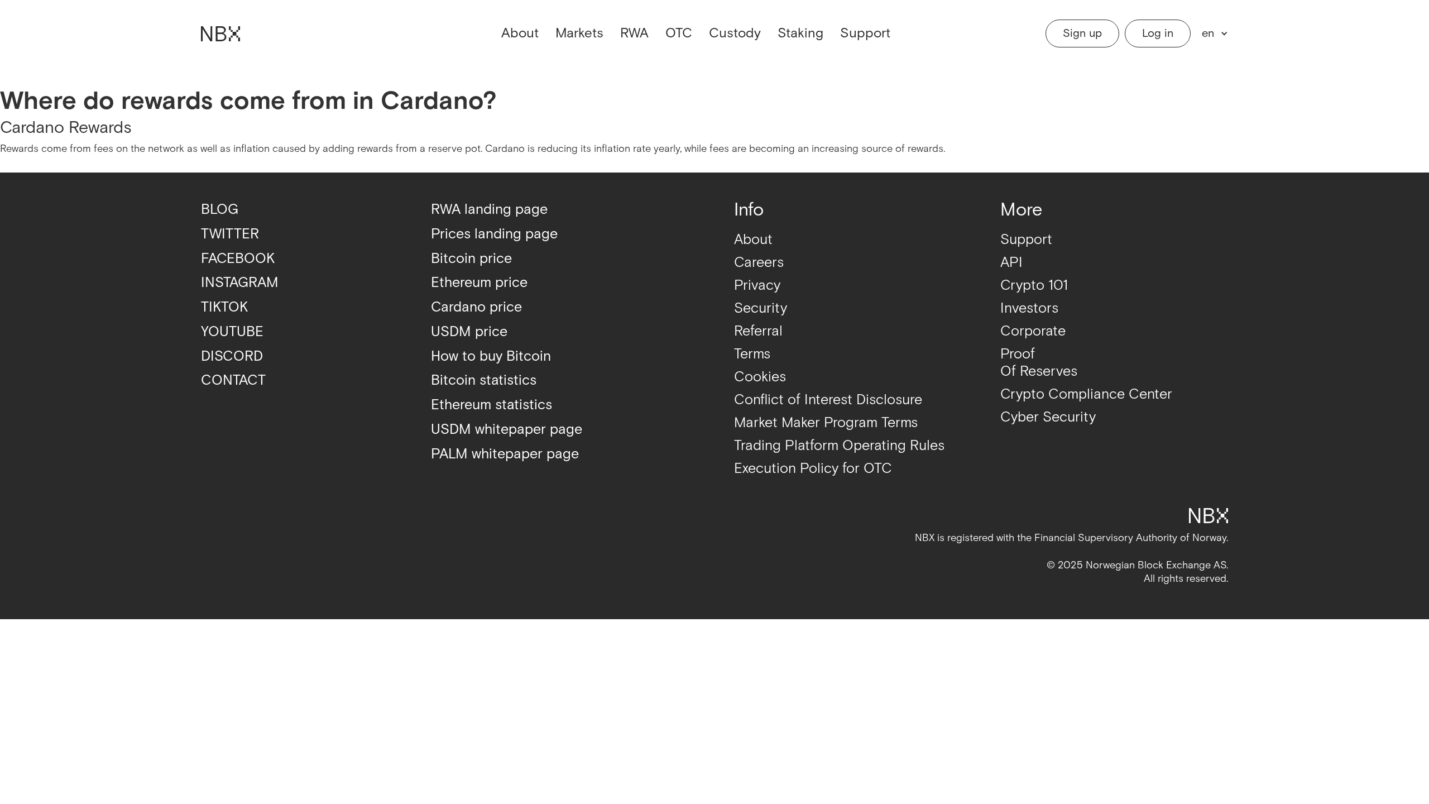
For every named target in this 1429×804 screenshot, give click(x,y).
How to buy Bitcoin (491, 356)
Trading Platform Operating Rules (839, 445)
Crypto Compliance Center (1086, 394)
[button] (1212, 33)
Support (865, 33)
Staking (800, 33)
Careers (759, 262)
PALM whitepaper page (505, 454)
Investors (1029, 308)
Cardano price (476, 307)
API (1011, 262)
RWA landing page (489, 209)
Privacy (757, 285)
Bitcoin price (471, 259)
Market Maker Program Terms (826, 423)
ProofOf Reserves (1038, 363)
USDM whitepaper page (506, 429)
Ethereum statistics (491, 405)
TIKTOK (224, 307)
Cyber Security (1048, 417)
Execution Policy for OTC (813, 468)
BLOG (219, 209)
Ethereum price (479, 283)
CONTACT (233, 380)
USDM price (469, 332)
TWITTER (230, 234)
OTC (678, 33)
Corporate (1033, 331)
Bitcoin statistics (483, 380)
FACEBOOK (238, 259)
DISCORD (232, 356)
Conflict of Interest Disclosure (828, 400)
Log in (1157, 33)
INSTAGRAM (240, 283)
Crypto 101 (1034, 285)
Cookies (760, 377)
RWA (634, 33)
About (520, 33)
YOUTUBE (232, 332)
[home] (220, 33)
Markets (579, 33)
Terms (752, 354)
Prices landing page (494, 234)
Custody (735, 33)
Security (760, 308)
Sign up (1082, 33)
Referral (758, 331)
